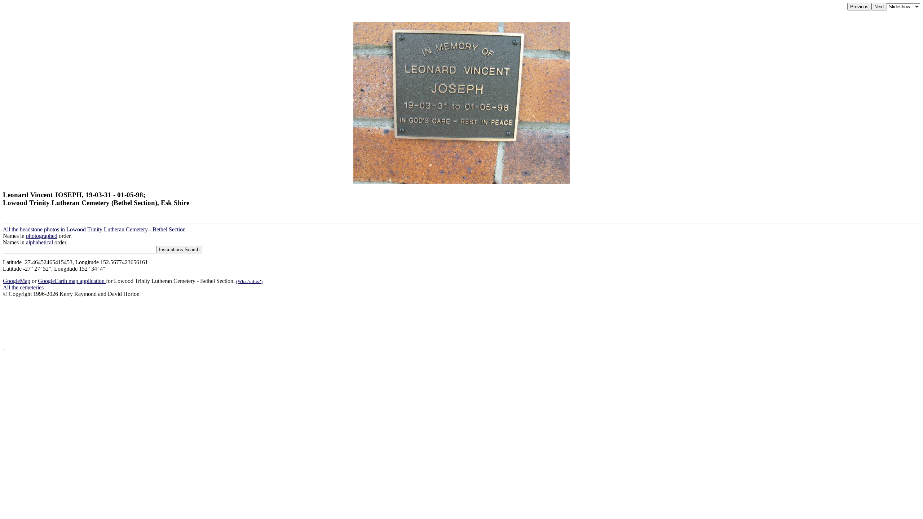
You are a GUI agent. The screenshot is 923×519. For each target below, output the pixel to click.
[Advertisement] (219, 322)
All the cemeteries (23, 287)
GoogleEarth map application (72, 281)
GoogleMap (16, 281)
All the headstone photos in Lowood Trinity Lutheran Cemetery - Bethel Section (94, 229)
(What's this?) (249, 281)
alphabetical (39, 242)
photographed (41, 236)
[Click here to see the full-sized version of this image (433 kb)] (461, 182)
